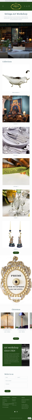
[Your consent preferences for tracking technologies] (30, 418)
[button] (3, 6)
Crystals (15, 217)
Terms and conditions (14, 400)
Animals (15, 249)
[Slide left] (14, 336)
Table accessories (15, 92)
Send (7, 391)
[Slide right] (18, 336)
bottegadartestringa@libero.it (8, 403)
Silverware (15, 155)
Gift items (15, 186)
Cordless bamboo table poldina (7, 329)
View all (16, 252)
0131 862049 (6, 405)
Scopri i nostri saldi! (16, 298)
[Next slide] (18, 305)
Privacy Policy (14, 402)
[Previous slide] (14, 305)
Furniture (15, 123)
